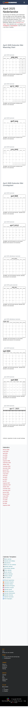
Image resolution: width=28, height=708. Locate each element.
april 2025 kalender (9, 55)
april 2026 (5, 453)
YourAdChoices (7, 658)
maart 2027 (5, 473)
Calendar (4, 674)
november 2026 (6, 466)
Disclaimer (4, 667)
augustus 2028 (6, 505)
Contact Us (4, 665)
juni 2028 (5, 501)
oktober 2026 (6, 464)
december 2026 (6, 468)
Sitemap (4, 668)
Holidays (4, 680)
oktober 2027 (6, 486)
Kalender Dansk (8, 589)
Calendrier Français (9, 587)
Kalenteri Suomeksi (8, 596)
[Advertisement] (15, 36)
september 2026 (7, 462)
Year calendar (7, 577)
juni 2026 (5, 457)
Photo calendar (7, 570)
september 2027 (7, 484)
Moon (3, 677)
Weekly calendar (8, 575)
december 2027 (6, 490)
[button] (5, 74)
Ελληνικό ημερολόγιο (9, 580)
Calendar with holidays (9, 560)
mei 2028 (5, 499)
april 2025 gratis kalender (10, 285)
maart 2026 (5, 451)
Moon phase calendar (9, 568)
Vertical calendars (8, 573)
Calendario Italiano (8, 583)
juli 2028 (5, 503)
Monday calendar (8, 566)
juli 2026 (5, 458)
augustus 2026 (6, 460)
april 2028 (5, 497)
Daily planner (7, 562)
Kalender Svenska (8, 595)
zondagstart (6, 25)
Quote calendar (8, 572)
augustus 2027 (6, 483)
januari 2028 (6, 492)
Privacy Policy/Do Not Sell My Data (11, 656)
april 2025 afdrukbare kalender (12, 256)
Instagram (6, 689)
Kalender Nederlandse (9, 593)
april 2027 (5, 475)
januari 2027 (6, 470)
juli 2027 (5, 481)
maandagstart (14, 25)
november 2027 (6, 488)
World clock (4, 679)
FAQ (3, 651)
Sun (3, 676)
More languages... (8, 598)
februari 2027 (6, 471)
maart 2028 (5, 496)
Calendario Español (9, 582)
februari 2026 (6, 449)
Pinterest (6, 691)
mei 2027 (5, 477)
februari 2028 (6, 494)
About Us (4, 664)
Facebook (6, 686)
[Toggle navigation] (24, 2)
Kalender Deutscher (9, 591)
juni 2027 (5, 479)
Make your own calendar (10, 564)
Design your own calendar (7, 652)
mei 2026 (5, 455)
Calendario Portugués (9, 585)
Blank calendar (7, 559)
